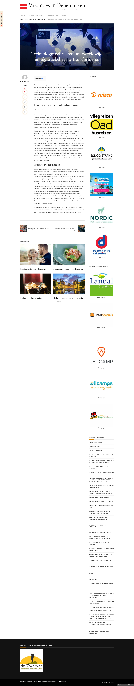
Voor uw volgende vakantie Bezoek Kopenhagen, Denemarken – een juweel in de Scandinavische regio (101, 609)
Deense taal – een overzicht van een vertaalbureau (101, 486)
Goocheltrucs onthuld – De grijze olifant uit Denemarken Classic (101, 531)
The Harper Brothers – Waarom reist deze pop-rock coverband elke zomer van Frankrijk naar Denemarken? (101, 594)
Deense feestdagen (95, 442)
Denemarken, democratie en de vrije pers (101, 506)
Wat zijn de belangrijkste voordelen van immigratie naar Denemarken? (100, 624)
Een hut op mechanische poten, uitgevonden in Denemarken (99, 512)
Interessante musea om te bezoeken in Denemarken (101, 549)
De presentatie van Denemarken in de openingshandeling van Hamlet (101, 461)
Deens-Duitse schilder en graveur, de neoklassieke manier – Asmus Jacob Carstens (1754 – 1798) (101, 479)
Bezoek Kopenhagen (95, 450)
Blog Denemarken (52, 15)
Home (23, 15)
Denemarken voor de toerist (99, 497)
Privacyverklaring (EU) (108, 682)
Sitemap (64, 15)
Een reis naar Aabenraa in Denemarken (97, 526)
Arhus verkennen (94, 446)
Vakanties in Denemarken (57, 5)
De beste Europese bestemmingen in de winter (101, 455)
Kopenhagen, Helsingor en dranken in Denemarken (101, 567)
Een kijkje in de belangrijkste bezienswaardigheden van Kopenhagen (98, 519)
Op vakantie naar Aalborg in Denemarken (99, 578)
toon (42, 78)
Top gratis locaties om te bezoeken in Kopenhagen (101, 602)
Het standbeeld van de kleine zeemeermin (99, 543)
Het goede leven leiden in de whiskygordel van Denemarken (99, 537)
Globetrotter (24, 81)
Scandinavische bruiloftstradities (33, 269)
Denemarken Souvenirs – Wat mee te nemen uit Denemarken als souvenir (101, 492)
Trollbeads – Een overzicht (31, 298)
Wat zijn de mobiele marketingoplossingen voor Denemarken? (99, 631)
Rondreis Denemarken (36, 15)
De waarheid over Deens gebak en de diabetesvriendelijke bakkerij (101, 473)
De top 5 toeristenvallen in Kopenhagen (98, 467)
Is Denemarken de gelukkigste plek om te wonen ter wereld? (101, 555)
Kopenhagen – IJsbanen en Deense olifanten (100, 561)
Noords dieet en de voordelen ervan (68, 269)
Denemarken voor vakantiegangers (101, 501)
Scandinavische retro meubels (99, 588)
